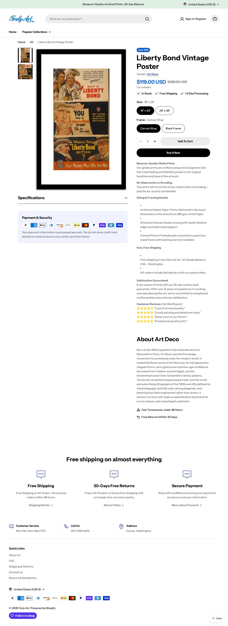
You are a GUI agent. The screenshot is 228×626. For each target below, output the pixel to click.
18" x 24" (145, 110)
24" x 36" (164, 110)
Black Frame (173, 128)
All (31, 42)
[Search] (147, 19)
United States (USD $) (202, 4)
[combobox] (98, 19)
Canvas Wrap (148, 128)
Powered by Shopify (43, 608)
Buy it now (173, 152)
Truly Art (24, 608)
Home (21, 42)
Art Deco (152, 74)
